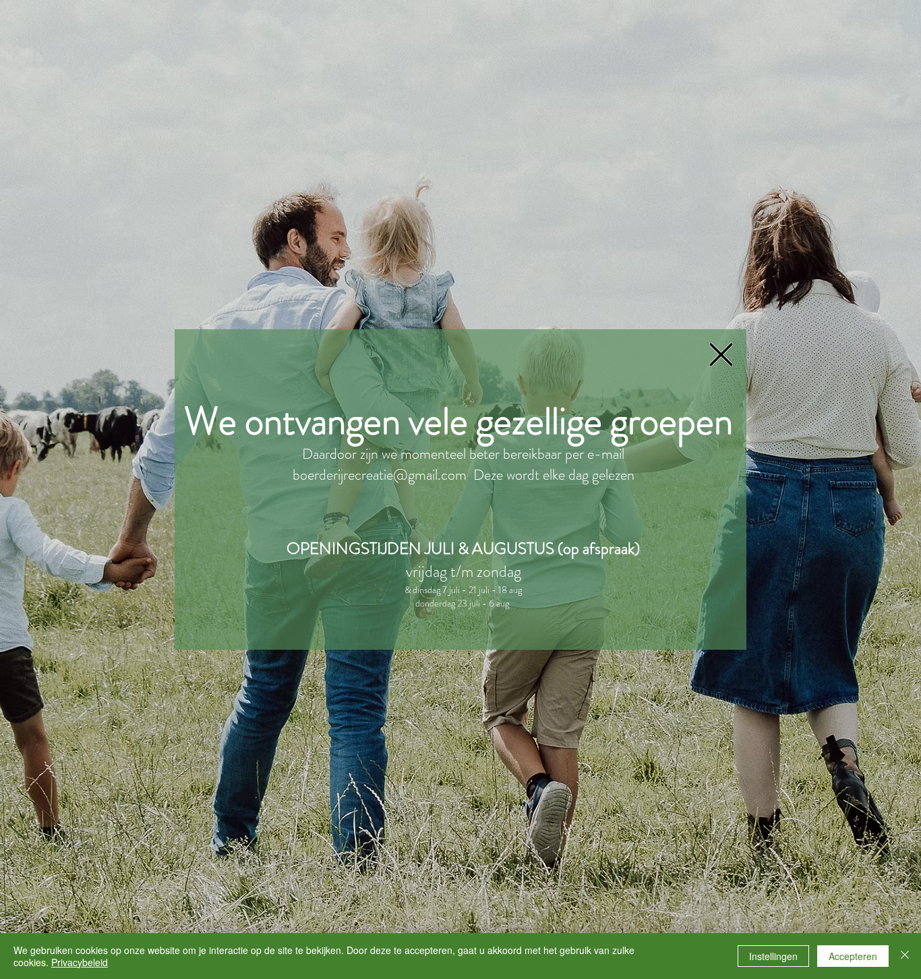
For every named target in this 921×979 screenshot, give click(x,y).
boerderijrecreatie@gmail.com (380, 474)
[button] (721, 354)
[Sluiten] (905, 956)
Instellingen (773, 956)
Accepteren (853, 956)
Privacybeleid (79, 962)
